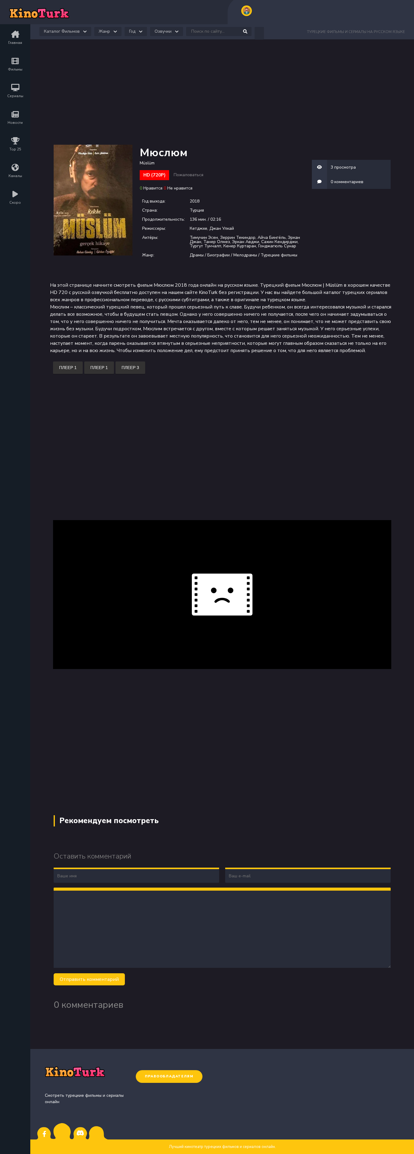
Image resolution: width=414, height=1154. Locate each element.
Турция (197, 210)
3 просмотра (343, 167)
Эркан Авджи (245, 242)
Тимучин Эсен (204, 237)
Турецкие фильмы (279, 255)
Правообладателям (169, 1076)
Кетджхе (198, 228)
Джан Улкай (221, 228)
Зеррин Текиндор (237, 237)
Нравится (152, 188)
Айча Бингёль (272, 237)
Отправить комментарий (89, 979)
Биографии (218, 255)
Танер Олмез (216, 242)
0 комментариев (347, 182)
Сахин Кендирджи (279, 242)
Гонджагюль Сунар (277, 246)
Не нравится (179, 188)
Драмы (197, 255)
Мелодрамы (245, 255)
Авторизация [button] (246, 10)
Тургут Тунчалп (205, 246)
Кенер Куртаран (239, 246)
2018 (194, 201)
